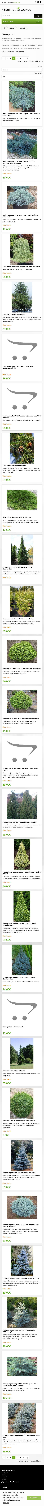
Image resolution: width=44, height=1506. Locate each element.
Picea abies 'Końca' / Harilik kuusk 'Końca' (18, 619)
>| (27, 58)
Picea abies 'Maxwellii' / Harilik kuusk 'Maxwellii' (21, 719)
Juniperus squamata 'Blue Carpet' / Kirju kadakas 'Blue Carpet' (21, 114)
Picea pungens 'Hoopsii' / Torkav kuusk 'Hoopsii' (21, 1278)
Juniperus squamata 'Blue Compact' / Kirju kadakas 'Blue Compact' (19, 162)
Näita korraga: (38, 73)
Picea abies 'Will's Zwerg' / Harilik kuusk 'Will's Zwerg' (20, 769)
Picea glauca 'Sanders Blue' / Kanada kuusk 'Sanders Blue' (19, 978)
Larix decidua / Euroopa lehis (14, 314)
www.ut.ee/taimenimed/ (17, 51)
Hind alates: (7, 174)
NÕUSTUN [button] (33, 1498)
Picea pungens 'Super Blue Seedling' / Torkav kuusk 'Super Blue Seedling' (20, 1384)
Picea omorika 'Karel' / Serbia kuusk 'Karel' (19, 1121)
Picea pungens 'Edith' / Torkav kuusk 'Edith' (19, 1173)
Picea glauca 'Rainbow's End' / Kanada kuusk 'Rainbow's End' (19, 924)
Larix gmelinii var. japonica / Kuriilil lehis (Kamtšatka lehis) (18, 367)
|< (3, 58)
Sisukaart (4, 1477)
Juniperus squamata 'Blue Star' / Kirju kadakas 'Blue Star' (20, 216)
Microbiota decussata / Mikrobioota (17, 517)
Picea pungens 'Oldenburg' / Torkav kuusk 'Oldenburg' (19, 1331)
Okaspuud (22, 28)
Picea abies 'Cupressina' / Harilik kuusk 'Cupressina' (17, 568)
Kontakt (4, 1479)
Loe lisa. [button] (6, 1503)
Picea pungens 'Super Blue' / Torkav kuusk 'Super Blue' (21, 1436)
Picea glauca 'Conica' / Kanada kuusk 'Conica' (20, 822)
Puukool (12, 28)
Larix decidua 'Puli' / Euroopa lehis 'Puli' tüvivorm (21, 267)
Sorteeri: (40, 66)
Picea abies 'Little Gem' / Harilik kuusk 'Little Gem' (22, 669)
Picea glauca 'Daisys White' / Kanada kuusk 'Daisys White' (22, 873)
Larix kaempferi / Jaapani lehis (14, 465)
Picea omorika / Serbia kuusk (14, 1071)
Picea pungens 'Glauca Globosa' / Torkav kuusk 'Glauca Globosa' (21, 1225)
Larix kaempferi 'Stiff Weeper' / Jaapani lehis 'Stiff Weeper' (22, 417)
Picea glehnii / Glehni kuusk (13, 1027)
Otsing (3, 1475)
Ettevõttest (5, 1473)
